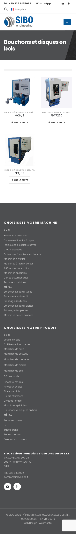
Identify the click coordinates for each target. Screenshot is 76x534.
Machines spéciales (29, 112)
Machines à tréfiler (14, 259)
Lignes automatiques (16, 277)
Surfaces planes (13, 420)
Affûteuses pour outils (16, 268)
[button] (6, 9)
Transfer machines (15, 282)
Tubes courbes (12, 434)
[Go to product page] (19, 92)
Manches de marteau (16, 359)
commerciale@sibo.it (16, 477)
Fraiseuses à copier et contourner (23, 254)
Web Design (30, 523)
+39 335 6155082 (14, 473)
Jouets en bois (12, 339)
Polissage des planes (16, 310)
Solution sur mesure (15, 439)
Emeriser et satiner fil (16, 296)
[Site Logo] (18, 21)
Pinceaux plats (12, 391)
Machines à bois (11, 112)
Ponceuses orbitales (15, 235)
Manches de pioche (15, 365)
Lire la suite (21, 122)
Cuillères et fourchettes (17, 344)
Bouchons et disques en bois (20, 410)
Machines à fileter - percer (33, 170)
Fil (5, 425)
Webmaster (45, 523)
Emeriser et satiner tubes (18, 291)
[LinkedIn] (69, 3)
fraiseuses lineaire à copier (19, 240)
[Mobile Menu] (67, 22)
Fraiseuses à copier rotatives (55, 112)
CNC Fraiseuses (13, 249)
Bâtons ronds (11, 376)
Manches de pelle (14, 349)
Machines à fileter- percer (18, 263)
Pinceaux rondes (13, 382)
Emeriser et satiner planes (19, 305)
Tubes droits (11, 429)
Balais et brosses (13, 396)
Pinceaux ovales (13, 386)
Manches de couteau (16, 353)
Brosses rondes (13, 400)
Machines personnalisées (18, 315)
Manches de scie (13, 370)
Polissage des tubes (15, 301)
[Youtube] (62, 3)
